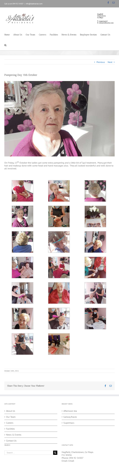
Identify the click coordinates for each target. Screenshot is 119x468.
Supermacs (68, 422)
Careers (9, 422)
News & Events (13, 434)
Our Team (11, 416)
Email (71, 460)
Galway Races (70, 416)
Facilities (10, 428)
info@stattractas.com (34, 3)
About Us (10, 410)
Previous (101, 62)
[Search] (5, 45)
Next (110, 62)
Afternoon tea (70, 410)
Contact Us (11, 440)
